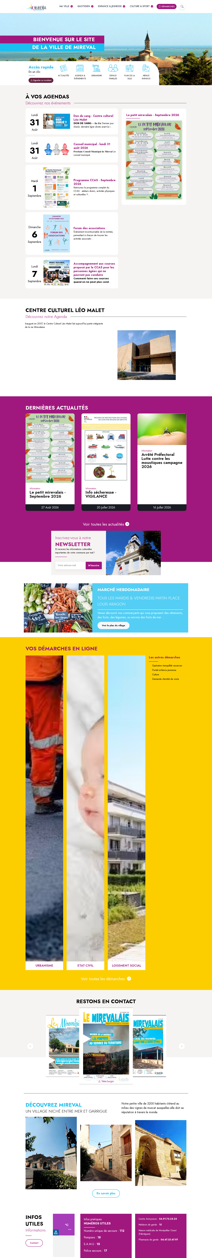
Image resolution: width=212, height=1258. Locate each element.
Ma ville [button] (64, 6)
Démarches (168, 6)
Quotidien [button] (83, 6)
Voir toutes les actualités (103, 524)
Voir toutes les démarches (103, 979)
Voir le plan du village (113, 625)
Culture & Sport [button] (140, 6)
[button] (182, 6)
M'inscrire (93, 565)
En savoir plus (106, 1193)
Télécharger (155, 196)
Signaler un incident (42, 80)
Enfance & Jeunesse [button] (110, 6)
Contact (34, 1242)
